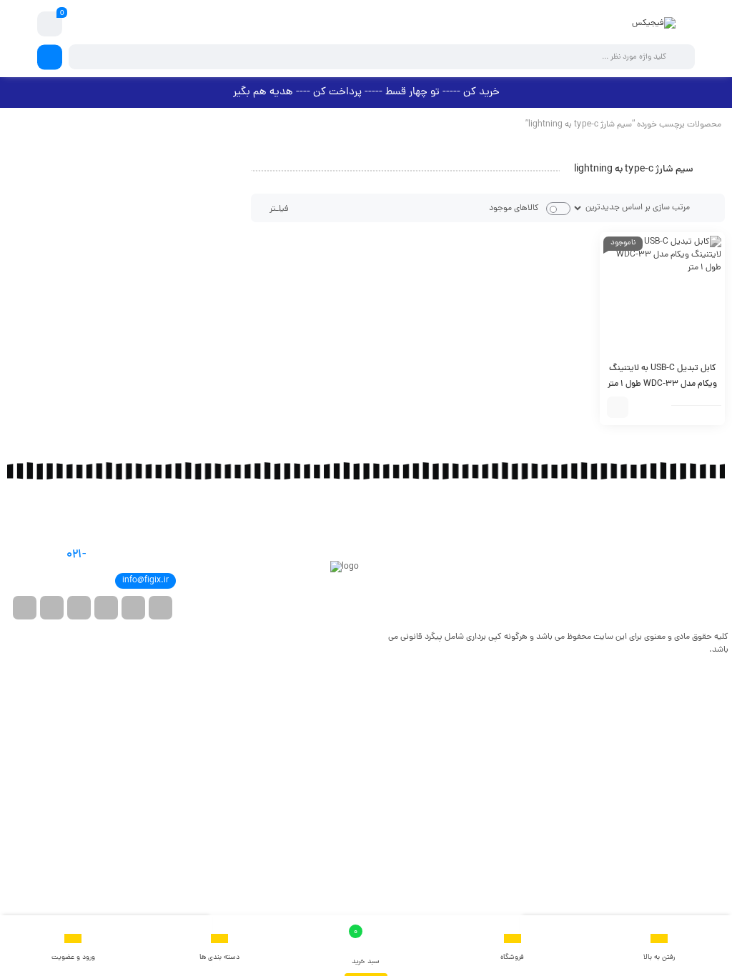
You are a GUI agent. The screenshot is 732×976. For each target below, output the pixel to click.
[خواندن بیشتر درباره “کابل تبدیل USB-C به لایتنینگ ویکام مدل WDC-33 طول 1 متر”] (617, 407)
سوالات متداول (518, 520)
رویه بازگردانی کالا (515, 538)
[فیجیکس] (654, 23)
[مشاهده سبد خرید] (50, 24)
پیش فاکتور (706, 591)
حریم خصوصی (521, 556)
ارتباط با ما (709, 538)
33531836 (107, 555)
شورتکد (713, 556)
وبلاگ (716, 520)
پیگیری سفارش (701, 573)
